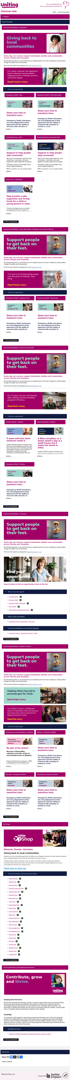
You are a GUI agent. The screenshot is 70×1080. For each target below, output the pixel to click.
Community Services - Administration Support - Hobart (23, 633)
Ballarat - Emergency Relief (46, 732)
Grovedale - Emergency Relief (47, 774)
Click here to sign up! (15, 868)
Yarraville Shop (13, 954)
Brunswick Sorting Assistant (16, 888)
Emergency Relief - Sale (14, 95)
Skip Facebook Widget (8, 1064)
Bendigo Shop (12, 882)
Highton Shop (12, 908)
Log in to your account (63, 12)
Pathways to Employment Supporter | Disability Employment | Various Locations (30, 1034)
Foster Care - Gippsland (14, 179)
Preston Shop (12, 938)
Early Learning (13, 606)
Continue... (9, 129)
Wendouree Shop (13, 947)
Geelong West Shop (14, 905)
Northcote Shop (13, 924)
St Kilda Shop (12, 944)
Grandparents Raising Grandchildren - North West (22, 621)
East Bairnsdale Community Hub (48, 137)
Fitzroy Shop (12, 901)
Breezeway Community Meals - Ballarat (19, 732)
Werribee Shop (12, 951)
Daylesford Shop (13, 895)
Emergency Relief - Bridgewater (17, 603)
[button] (21, 597)
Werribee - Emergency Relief (16, 774)
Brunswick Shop (13, 885)
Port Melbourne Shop (14, 931)
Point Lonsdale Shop (14, 928)
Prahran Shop (12, 934)
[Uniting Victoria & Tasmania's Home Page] (35, 5)
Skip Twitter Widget (7, 1060)
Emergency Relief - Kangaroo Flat (17, 298)
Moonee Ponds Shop (14, 918)
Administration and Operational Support (19, 610)
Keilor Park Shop (13, 911)
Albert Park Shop (13, 878)
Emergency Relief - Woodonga (47, 298)
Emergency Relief (13, 600)
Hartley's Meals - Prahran (14, 422)
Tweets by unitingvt (7, 1061)
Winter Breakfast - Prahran (46, 422)
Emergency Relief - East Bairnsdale (49, 95)
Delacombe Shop (13, 898)
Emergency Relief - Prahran (15, 464)
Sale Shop (11, 941)
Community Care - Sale (14, 137)
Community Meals (13, 596)
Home (54, 12)
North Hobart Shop (14, 921)
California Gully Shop (14, 891)
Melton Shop (12, 914)
